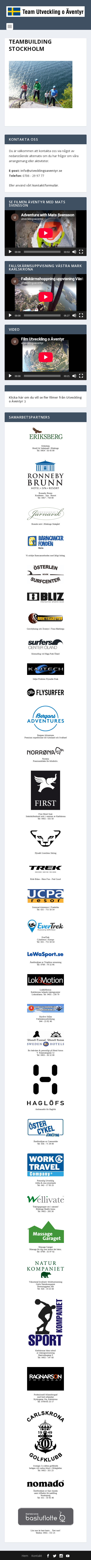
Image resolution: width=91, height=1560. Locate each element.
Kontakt (36, 1556)
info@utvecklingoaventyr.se (41, 171)
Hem (25, 1556)
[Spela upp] (10, 252)
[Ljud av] (74, 252)
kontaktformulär (45, 185)
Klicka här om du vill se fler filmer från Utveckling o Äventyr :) (45, 399)
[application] (46, 233)
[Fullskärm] (81, 252)
